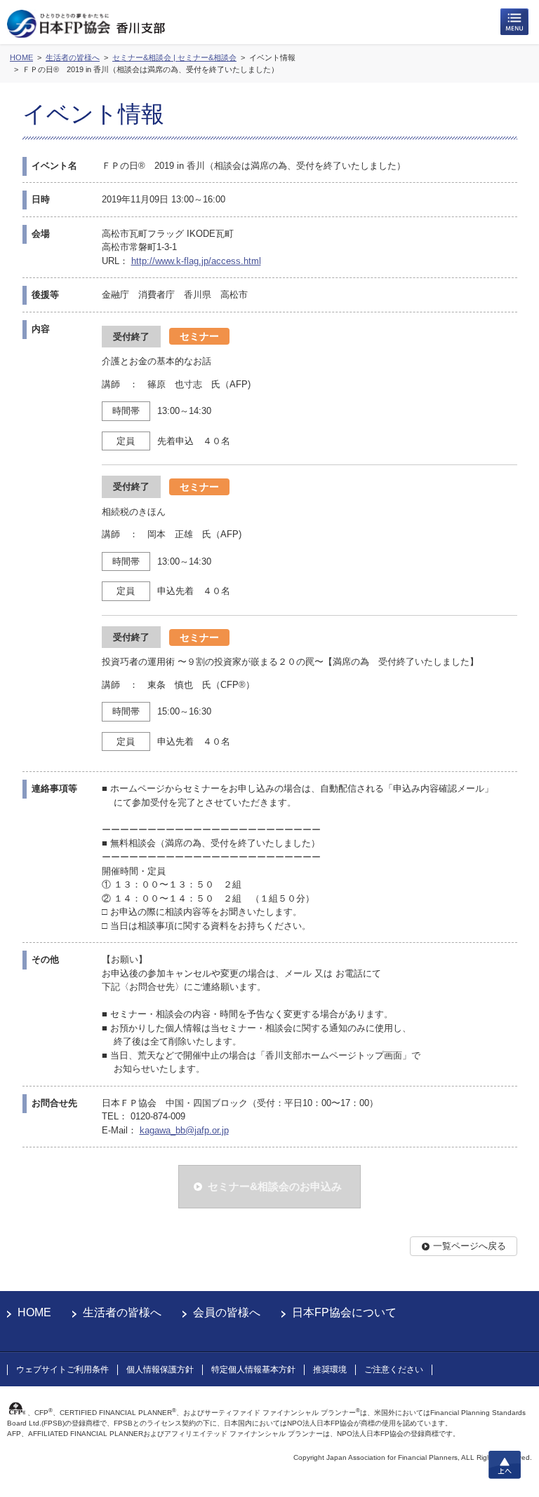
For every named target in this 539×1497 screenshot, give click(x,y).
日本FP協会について (344, 1312)
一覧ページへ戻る (469, 1246)
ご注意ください (393, 1369)
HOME (34, 1312)
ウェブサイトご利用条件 (62, 1369)
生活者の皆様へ (122, 1312)
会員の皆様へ (226, 1312)
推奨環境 (330, 1369)
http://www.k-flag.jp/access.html (196, 261)
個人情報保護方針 (160, 1369)
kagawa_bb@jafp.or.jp (184, 1130)
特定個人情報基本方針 (253, 1369)
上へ (504, 1464)
